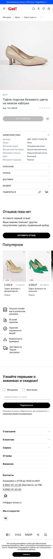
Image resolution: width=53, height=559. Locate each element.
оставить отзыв (26, 235)
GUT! (5, 95)
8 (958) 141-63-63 (12, 489)
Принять (26, 554)
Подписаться (26, 405)
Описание (8, 166)
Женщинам (12, 389)
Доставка (8, 179)
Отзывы (7, 455)
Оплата (6, 173)
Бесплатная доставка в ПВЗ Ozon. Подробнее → (26, 2)
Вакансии (8, 463)
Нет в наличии (23, 119)
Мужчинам (32, 389)
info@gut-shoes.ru (12, 502)
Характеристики (11, 135)
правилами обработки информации (17, 414)
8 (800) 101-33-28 (12, 485)
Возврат (7, 186)
